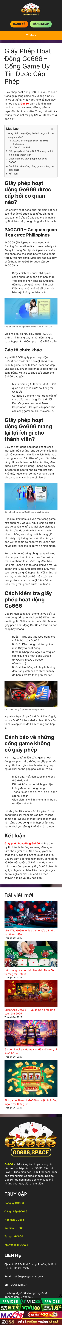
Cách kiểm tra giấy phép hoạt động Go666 (28, 160)
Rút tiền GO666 (14, 1228)
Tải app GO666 (14, 1236)
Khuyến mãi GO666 (16, 1244)
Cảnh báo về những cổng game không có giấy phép (31, 168)
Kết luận (13, 173)
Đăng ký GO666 (14, 1203)
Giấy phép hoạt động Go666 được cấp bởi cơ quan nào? (31, 135)
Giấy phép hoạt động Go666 (22, 843)
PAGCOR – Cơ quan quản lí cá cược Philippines (30, 142)
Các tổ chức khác (22, 147)
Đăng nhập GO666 (16, 1211)
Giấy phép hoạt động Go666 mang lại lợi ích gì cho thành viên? (31, 153)
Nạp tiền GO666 (14, 1219)
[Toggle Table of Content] (51, 129)
